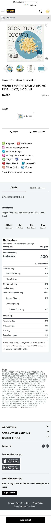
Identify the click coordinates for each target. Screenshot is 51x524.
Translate (32, 5)
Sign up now (9, 493)
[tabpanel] (25, 272)
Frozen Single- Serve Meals (22, 80)
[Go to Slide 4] (41, 68)
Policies (11, 503)
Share (15, 132)
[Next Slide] (45, 69)
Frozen (5, 80)
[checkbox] (46, 25)
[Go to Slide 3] (31, 68)
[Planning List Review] (47, 12)
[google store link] (11, 470)
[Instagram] (47, 447)
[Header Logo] (10, 11)
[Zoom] (47, 58)
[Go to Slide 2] (20, 68)
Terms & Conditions (23, 503)
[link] (37, 132)
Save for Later (39, 132)
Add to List (25, 520)
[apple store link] (11, 463)
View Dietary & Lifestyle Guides (17, 172)
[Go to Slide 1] (9, 68)
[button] (40, 11)
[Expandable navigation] (2, 11)
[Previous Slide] (5, 69)
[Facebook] (43, 447)
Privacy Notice (38, 503)
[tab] (14, 188)
